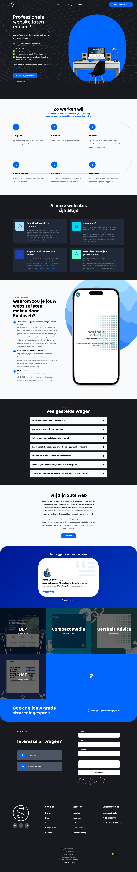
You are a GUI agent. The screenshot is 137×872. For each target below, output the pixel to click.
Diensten (58, 4)
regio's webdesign (68, 848)
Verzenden (99, 772)
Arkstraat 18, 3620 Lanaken (113, 822)
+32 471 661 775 (34, 755)
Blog (70, 4)
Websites (76, 813)
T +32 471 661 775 (109, 818)
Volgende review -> (69, 600)
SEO (74, 822)
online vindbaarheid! (47, 268)
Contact (48, 832)
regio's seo (68, 854)
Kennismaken (20, 81)
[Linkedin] (27, 825)
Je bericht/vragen (84, 759)
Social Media (78, 827)
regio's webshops (68, 851)
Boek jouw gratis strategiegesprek (106, 710)
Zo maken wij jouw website (25, 75)
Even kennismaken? (121, 4)
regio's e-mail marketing (68, 859)
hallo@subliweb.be (35, 766)
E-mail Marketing (79, 832)
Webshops (77, 818)
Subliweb (71, 862)
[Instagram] (21, 825)
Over (80, 4)
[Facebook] (15, 825)
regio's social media (68, 857)
